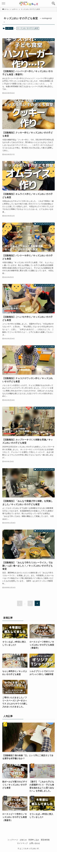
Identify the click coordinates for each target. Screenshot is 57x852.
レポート (9, 28)
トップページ (12, 840)
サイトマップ (22, 843)
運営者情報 (45, 840)
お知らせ (23, 840)
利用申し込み (33, 840)
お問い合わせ (34, 843)
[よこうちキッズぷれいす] (28, 3)
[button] (53, 3)
